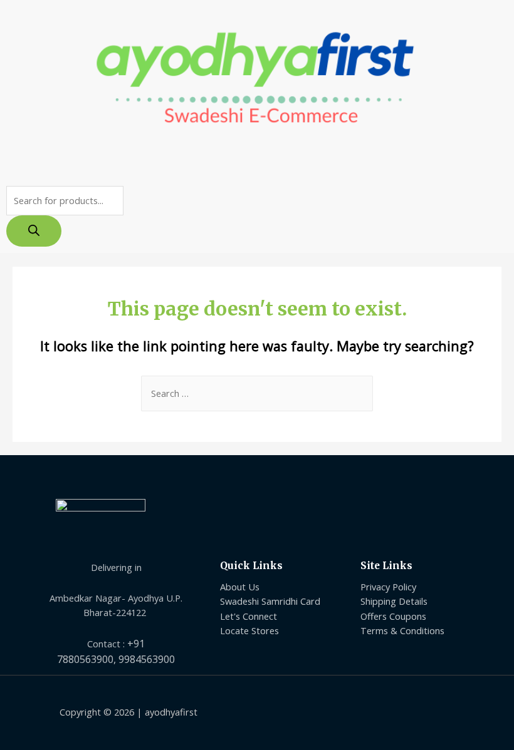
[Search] (33, 231)
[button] (257, 164)
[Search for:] (257, 393)
